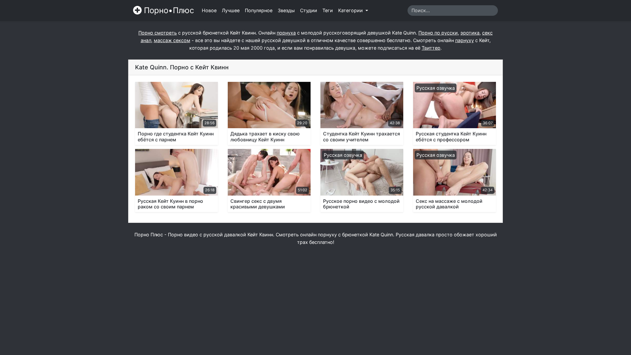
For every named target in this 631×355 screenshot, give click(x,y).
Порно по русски (438, 33)
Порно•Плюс (168, 10)
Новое (209, 10)
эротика (469, 33)
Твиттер (431, 48)
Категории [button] (351, 10)
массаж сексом (172, 40)
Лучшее (231, 10)
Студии (308, 10)
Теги (327, 10)
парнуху (464, 40)
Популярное (258, 10)
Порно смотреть (157, 33)
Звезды (286, 10)
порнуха (286, 33)
